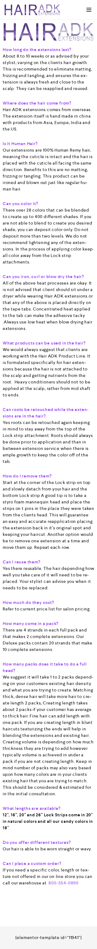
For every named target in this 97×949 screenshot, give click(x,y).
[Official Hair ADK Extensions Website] (32, 9)
